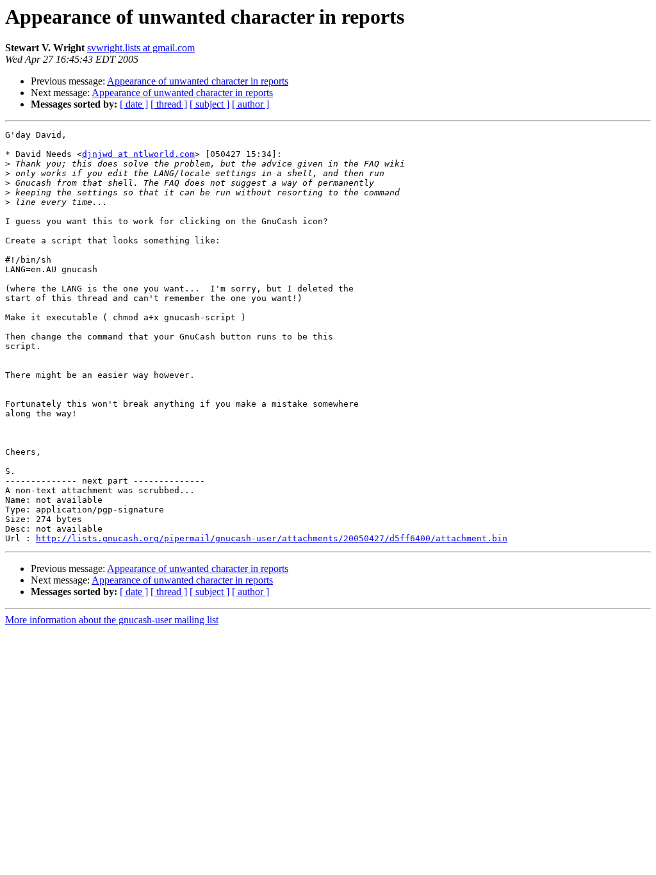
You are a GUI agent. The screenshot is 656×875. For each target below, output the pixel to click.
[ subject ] (209, 104)
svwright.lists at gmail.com (141, 47)
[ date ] (134, 104)
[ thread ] (169, 104)
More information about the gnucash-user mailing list (111, 619)
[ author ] (250, 104)
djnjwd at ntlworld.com (138, 154)
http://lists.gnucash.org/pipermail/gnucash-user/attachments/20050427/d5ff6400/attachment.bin (271, 538)
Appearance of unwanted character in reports (197, 81)
